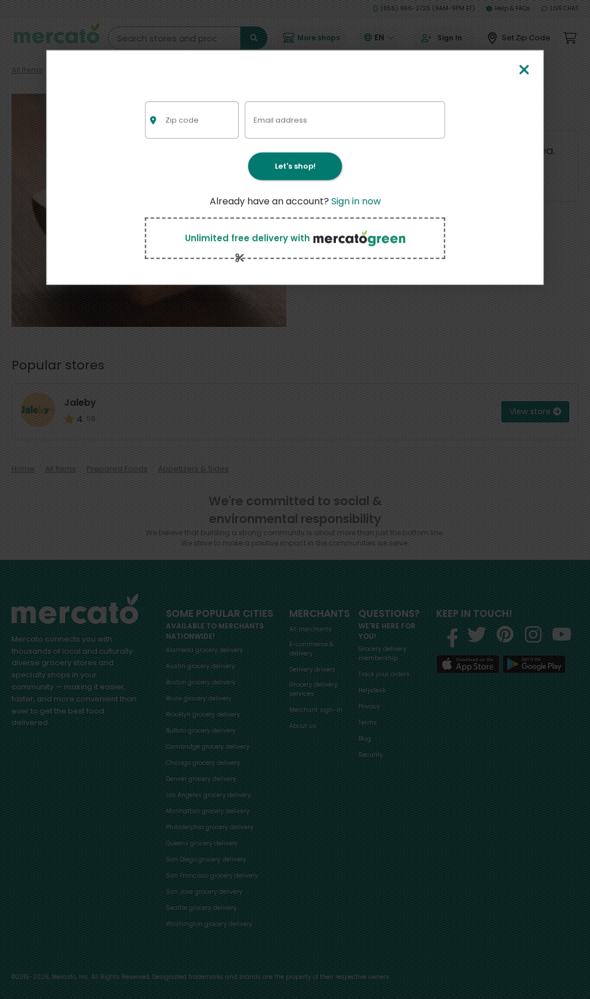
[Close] (523, 70)
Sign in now (356, 201)
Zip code (182, 119)
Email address (280, 119)
